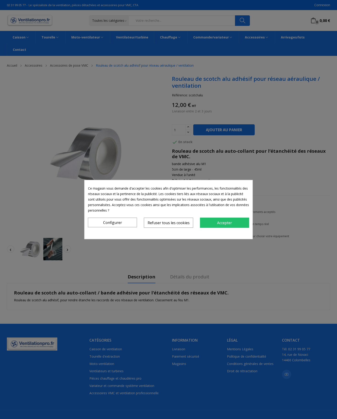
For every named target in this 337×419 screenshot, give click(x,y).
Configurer (112, 222)
